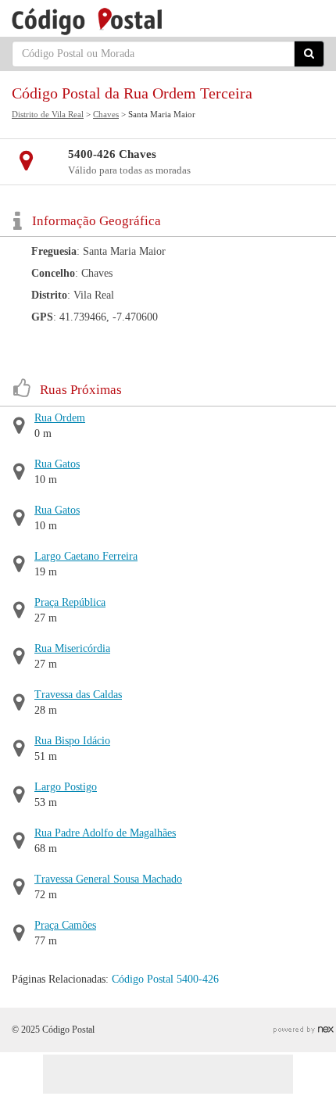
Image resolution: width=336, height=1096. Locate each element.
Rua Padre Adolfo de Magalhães (105, 833)
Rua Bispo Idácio (72, 741)
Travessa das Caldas (78, 694)
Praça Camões (65, 925)
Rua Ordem (59, 418)
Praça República (69, 602)
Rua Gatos (57, 464)
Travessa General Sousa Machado (108, 879)
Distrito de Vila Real (48, 114)
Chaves (106, 114)
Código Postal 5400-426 (165, 979)
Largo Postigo (65, 787)
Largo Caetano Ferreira (86, 556)
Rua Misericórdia (72, 648)
